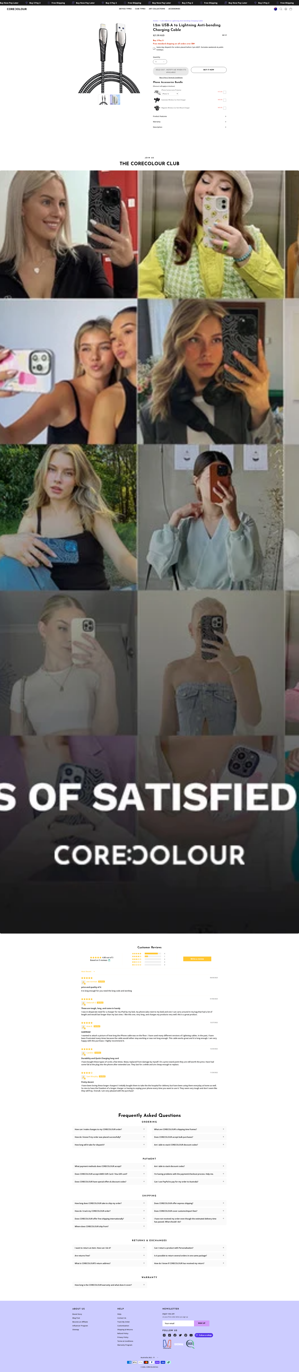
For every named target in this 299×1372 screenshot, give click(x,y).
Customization (123, 1326)
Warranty (156, 122)
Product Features (160, 116)
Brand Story (77, 1314)
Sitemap (75, 1329)
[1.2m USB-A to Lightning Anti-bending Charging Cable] (103, 99)
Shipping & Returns (125, 1329)
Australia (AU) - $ (147, 1357)
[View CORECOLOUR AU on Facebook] (175, 1335)
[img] (224, 35)
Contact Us (121, 1318)
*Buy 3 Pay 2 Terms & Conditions (171, 78)
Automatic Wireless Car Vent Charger (173, 100)
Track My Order (123, 1322)
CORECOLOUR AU (152, 1367)
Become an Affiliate (80, 1322)
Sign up (201, 1323)
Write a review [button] (197, 959)
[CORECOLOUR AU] (17, 9)
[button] (140, 9)
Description (157, 127)
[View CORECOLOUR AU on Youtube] (191, 1335)
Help (120, 1309)
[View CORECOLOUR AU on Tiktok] (169, 1335)
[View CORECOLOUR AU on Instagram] (164, 1335)
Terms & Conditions (125, 1341)
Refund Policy (122, 1333)
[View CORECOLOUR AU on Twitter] (180, 1335)
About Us (78, 1309)
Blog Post (76, 1318)
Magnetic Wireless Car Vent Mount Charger (175, 108)
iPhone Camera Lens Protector (171, 90)
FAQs (119, 1314)
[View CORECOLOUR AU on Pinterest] (185, 1335)
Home (155, 21)
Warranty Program (124, 1345)
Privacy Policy (122, 1337)
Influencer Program (80, 1326)
